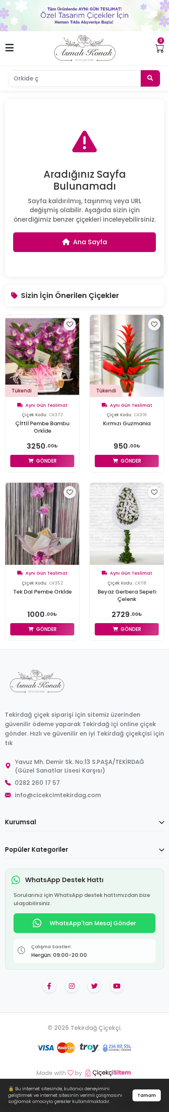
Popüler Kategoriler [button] (36, 849)
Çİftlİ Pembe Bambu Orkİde (42, 427)
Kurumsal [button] (20, 822)
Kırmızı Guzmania (127, 423)
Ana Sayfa (90, 242)
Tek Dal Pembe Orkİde (42, 592)
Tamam (146, 1095)
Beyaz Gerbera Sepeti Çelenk (127, 595)
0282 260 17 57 (37, 783)
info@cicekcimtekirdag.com (58, 795)
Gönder (46, 460)
